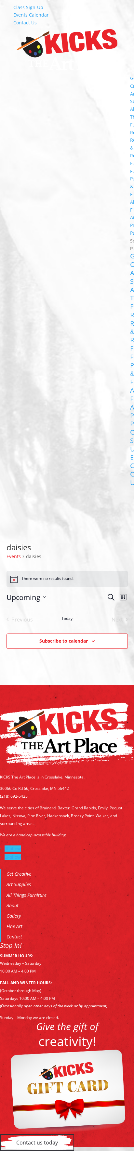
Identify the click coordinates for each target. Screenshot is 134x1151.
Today (67, 618)
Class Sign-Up (28, 7)
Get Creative (19, 874)
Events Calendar (31, 15)
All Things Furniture (27, 895)
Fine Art (14, 926)
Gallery (14, 916)
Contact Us (25, 23)
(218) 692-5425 (14, 796)
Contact (14, 937)
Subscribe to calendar (63, 641)
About (13, 905)
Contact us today (37, 1142)
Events (14, 556)
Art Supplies (19, 884)
